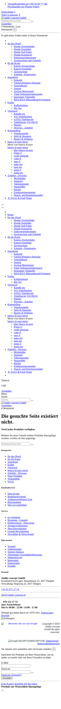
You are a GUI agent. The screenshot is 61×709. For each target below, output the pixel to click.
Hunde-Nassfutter (22, 49)
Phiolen (17, 125)
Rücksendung (14, 502)
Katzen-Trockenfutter (24, 66)
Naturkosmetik (21, 133)
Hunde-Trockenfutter (24, 46)
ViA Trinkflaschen (23, 116)
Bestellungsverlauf (17, 496)
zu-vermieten (14, 517)
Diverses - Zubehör (23, 127)
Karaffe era (19, 113)
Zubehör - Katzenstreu (25, 74)
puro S (17, 161)
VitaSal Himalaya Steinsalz (27, 83)
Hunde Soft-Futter (23, 52)
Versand (11, 546)
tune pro (18, 167)
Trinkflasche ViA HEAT (26, 122)
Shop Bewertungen (17, 528)
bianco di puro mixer (18, 147)
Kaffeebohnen (21, 105)
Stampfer (18, 181)
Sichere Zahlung (16, 552)
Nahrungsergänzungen (25, 57)
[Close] (2, 207)
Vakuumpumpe (21, 184)
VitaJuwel (12, 467)
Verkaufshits (14, 478)
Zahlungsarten (15, 549)
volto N (17, 158)
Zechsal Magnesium (24, 91)
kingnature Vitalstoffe (24, 97)
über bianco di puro (23, 150)
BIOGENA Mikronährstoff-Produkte (32, 99)
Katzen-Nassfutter (23, 69)
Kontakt (11, 566)
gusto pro (18, 172)
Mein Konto (14, 493)
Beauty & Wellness (23, 139)
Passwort (5, 669)
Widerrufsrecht (15, 557)
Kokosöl (18, 80)
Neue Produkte (15, 476)
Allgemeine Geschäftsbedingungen (25, 554)
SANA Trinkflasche (23, 119)
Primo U (18, 153)
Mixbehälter (20, 178)
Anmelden (6, 391)
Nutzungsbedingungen (48, 643)
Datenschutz (14, 563)
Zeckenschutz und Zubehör (27, 60)
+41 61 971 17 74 (10, 589)
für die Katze (14, 459)
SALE (11, 481)
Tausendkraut (20, 85)
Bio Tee (18, 108)
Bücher (17, 189)
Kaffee (11, 464)
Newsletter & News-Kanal (21, 534)
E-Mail (4, 662)
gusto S (17, 170)
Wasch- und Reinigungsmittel (28, 195)
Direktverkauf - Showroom (21, 523)
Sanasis (17, 88)
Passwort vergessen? (11, 675)
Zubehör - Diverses (17, 473)
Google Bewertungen (18, 531)
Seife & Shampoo (22, 136)
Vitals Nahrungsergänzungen (28, 94)
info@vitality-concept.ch (13, 595)
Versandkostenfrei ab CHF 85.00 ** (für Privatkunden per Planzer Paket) (27, 5)
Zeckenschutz (20, 71)
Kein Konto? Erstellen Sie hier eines (19, 683)
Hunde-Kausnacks (23, 54)
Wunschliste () (8, 12)
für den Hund (14, 456)
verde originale (21, 156)
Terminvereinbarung (18, 525)
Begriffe (5, 615)
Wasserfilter (19, 186)
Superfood (13, 462)
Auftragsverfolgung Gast (20, 499)
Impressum (13, 560)
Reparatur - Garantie (18, 520)
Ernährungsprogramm (24, 192)
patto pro (18, 164)
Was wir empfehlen (17, 505)
